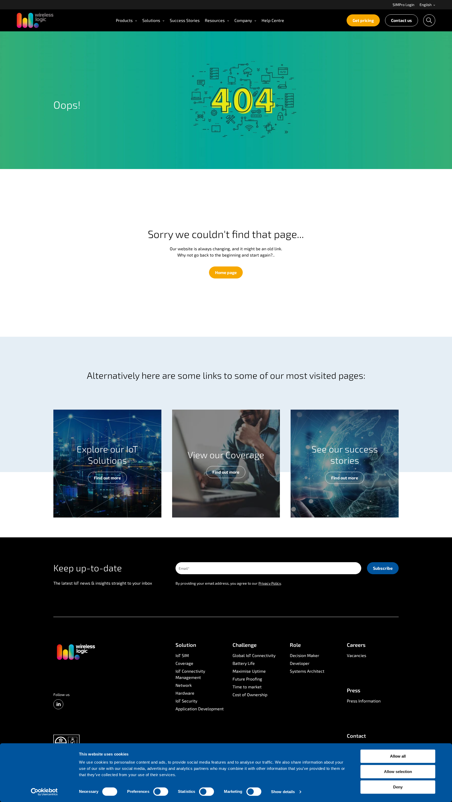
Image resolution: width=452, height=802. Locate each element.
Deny (398, 787)
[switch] (160, 791)
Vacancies (356, 655)
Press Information (364, 700)
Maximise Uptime (249, 671)
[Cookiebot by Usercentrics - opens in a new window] (44, 792)
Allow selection (398, 771)
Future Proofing (247, 678)
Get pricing (363, 20)
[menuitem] (403, 4)
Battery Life (244, 663)
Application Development (200, 708)
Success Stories (185, 20)
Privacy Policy (269, 583)
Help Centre (273, 20)
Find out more (107, 477)
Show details (283, 791)
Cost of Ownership (250, 694)
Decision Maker (304, 655)
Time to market (247, 686)
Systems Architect (307, 671)
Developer (299, 663)
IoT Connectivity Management (190, 674)
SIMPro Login (403, 5)
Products (124, 20)
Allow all (398, 756)
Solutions (151, 20)
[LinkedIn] (58, 704)
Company (243, 20)
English (426, 5)
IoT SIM (182, 655)
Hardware (185, 692)
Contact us (401, 20)
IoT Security (186, 700)
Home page (226, 272)
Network (184, 685)
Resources (215, 20)
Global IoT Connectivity (254, 655)
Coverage (184, 663)
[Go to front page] (75, 651)
